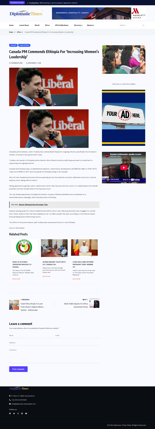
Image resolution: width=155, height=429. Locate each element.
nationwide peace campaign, (20, 197)
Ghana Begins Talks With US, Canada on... (54, 263)
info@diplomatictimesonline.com (23, 404)
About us (90, 25)
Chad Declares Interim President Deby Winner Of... (83, 264)
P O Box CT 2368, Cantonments (23, 396)
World (37, 25)
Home (11, 25)
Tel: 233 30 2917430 (19, 400)
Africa (47, 25)
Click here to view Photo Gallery (123, 84)
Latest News (24, 25)
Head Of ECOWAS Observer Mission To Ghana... (21, 264)
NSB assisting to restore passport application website (58, 3)
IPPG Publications (61, 25)
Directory (77, 25)
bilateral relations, (43, 169)
